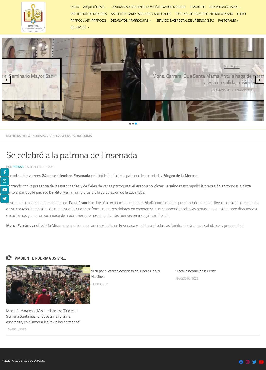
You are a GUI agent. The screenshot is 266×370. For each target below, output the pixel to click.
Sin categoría (133, 66)
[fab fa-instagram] (248, 362)
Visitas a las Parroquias (70, 136)
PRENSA (18, 167)
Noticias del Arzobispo (26, 136)
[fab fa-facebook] (241, 362)
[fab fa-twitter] (254, 362)
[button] (130, 124)
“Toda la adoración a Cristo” (196, 271)
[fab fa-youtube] (261, 362)
